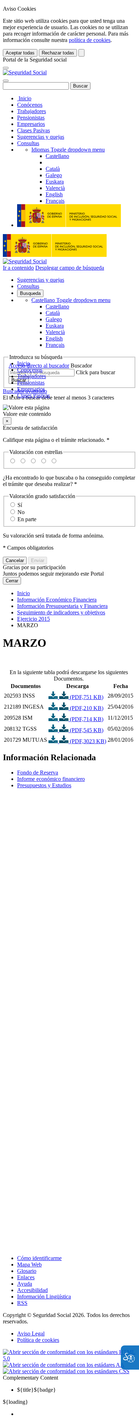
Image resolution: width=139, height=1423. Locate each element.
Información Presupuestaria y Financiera (62, 606)
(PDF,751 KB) (85, 697)
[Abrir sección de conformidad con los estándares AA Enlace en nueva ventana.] (63, 1365)
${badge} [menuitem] (36, 1390)
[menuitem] (76, 1414)
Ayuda (24, 1284)
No (21, 512)
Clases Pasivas (33, 130)
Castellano (70, 300)
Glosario (26, 1271)
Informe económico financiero (51, 779)
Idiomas (68, 150)
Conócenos (29, 105)
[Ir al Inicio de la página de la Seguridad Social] (25, 72)
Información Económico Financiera (57, 600)
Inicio (24, 98)
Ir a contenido (18, 268)
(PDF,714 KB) (85, 719)
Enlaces (26, 1277)
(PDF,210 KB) (85, 708)
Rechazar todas (58, 52)
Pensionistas (31, 118)
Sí (19, 505)
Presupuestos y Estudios (44, 785)
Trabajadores (31, 111)
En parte (26, 519)
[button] (69, 410)
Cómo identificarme (39, 1258)
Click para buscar (95, 372)
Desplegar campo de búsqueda (69, 268)
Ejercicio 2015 (33, 619)
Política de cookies (38, 1340)
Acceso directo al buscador (39, 366)
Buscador (81, 366)
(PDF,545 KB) (85, 730)
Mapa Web (29, 1264)
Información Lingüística (44, 1297)
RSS (22, 1303)
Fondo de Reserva (37, 772)
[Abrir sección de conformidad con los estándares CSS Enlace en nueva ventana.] (66, 1371)
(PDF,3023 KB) (87, 741)
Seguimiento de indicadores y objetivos (61, 612)
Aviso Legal (31, 1334)
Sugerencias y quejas (40, 137)
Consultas (28, 143)
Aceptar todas (20, 52)
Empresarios (31, 124)
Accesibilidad (32, 1290)
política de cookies (89, 40)
